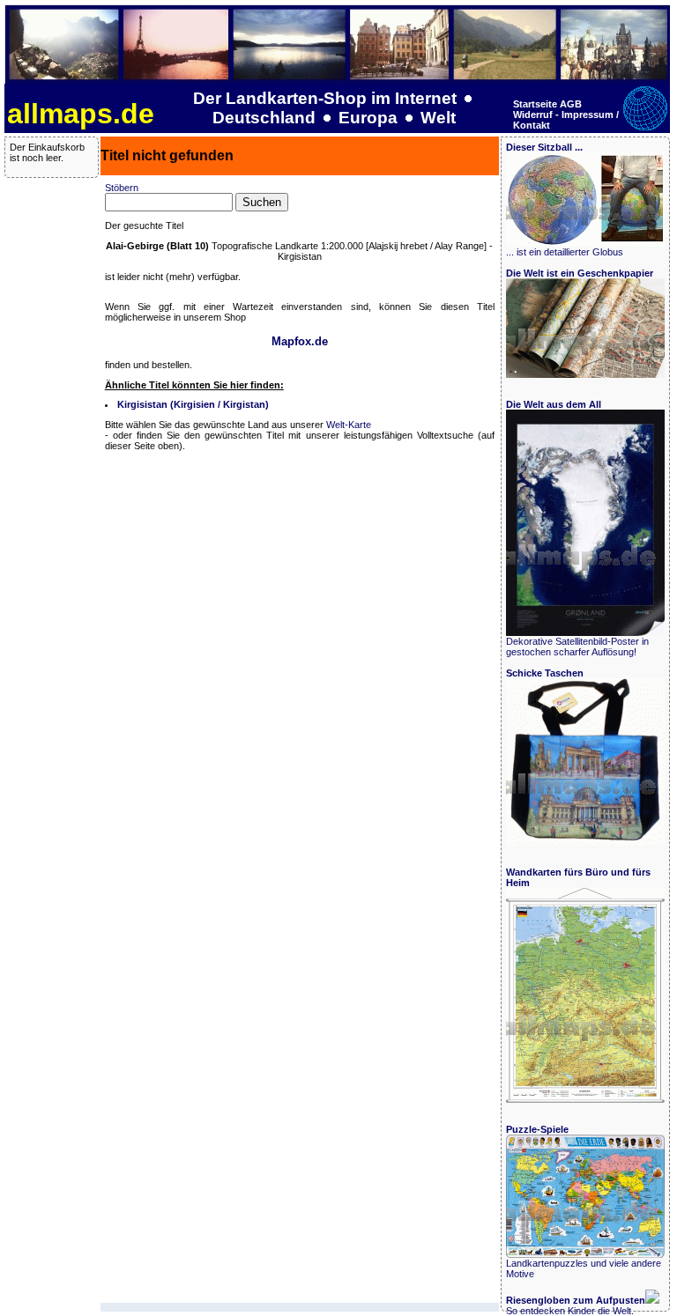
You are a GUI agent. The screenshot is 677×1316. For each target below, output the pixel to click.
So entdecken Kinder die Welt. (575, 1305)
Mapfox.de (300, 341)
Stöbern (121, 187)
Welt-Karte (348, 424)
